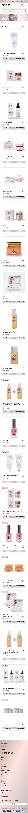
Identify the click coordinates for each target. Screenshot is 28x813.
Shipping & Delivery (5, 766)
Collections (8, 15)
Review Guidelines (5, 775)
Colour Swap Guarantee (6, 790)
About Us (3, 759)
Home (2, 15)
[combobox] (14, 11)
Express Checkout (20, 58)
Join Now (14, 803)
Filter (4, 26)
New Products (4, 786)
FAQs (2, 792)
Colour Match (4, 788)
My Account (4, 777)
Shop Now (8, 58)
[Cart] (22, 5)
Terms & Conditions (5, 770)
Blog (2, 762)
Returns (3, 768)
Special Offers (4, 783)
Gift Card (3, 764)
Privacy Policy (4, 772)
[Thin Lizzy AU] (6, 5)
